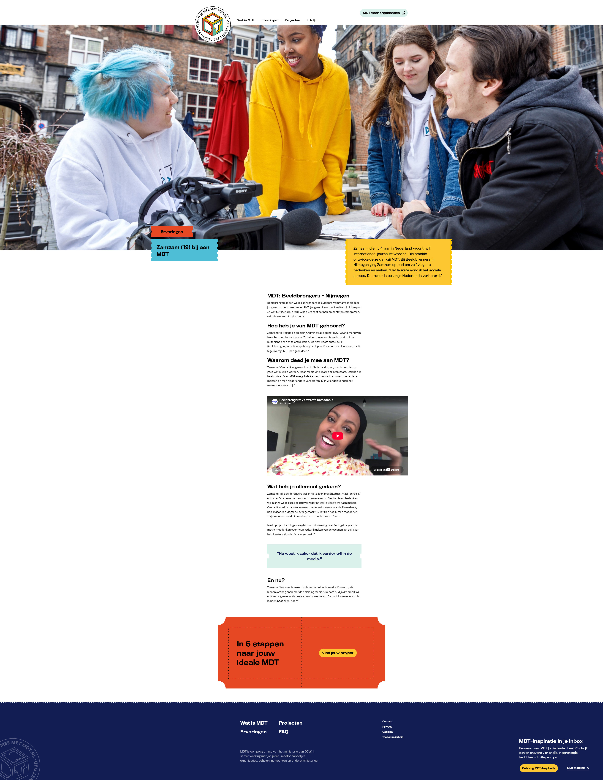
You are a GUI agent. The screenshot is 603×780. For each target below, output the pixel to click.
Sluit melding (576, 767)
